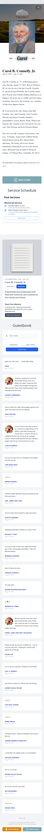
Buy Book (21, 286)
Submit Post (22, 349)
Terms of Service (27, 824)
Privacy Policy (16, 824)
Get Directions (21, 218)
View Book (10, 286)
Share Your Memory (13, 315)
